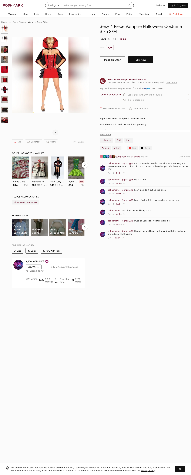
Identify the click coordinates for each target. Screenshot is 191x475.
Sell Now (160, 5)
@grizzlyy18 (128, 163)
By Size (17, 250)
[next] (55, 132)
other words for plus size (25, 202)
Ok (179, 469)
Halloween (106, 140)
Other (117, 148)
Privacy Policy (147, 470)
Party (128, 140)
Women (105, 148)
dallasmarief (114, 163)
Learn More (157, 88)
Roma (123, 38)
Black (147, 148)
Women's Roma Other (38, 22)
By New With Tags (51, 250)
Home (4, 22)
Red (134, 148)
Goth (119, 140)
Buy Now (141, 59)
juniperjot (121, 156)
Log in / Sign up (178, 5)
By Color (31, 250)
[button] (53, 5)
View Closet (34, 267)
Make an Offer (112, 59)
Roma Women (19, 22)
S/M (110, 48)
